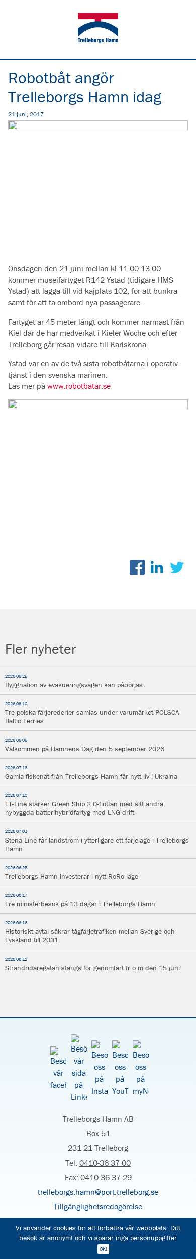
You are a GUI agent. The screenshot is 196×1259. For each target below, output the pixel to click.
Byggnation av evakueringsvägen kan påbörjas (74, 681)
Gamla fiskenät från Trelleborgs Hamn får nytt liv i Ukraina (91, 773)
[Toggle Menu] (181, 14)
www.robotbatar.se (79, 386)
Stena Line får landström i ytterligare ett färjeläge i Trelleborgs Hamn (97, 840)
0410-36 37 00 (105, 1163)
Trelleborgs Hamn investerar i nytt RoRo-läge (71, 873)
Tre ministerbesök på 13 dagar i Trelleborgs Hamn (80, 900)
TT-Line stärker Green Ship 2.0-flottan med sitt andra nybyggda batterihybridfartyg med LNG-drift (84, 804)
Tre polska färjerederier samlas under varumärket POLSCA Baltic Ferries (92, 713)
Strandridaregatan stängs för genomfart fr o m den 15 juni (92, 964)
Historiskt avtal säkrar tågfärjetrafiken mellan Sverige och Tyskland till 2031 (90, 932)
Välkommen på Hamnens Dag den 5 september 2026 (84, 745)
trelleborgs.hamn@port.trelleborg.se (98, 1192)
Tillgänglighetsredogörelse (98, 1206)
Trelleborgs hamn (98, 29)
